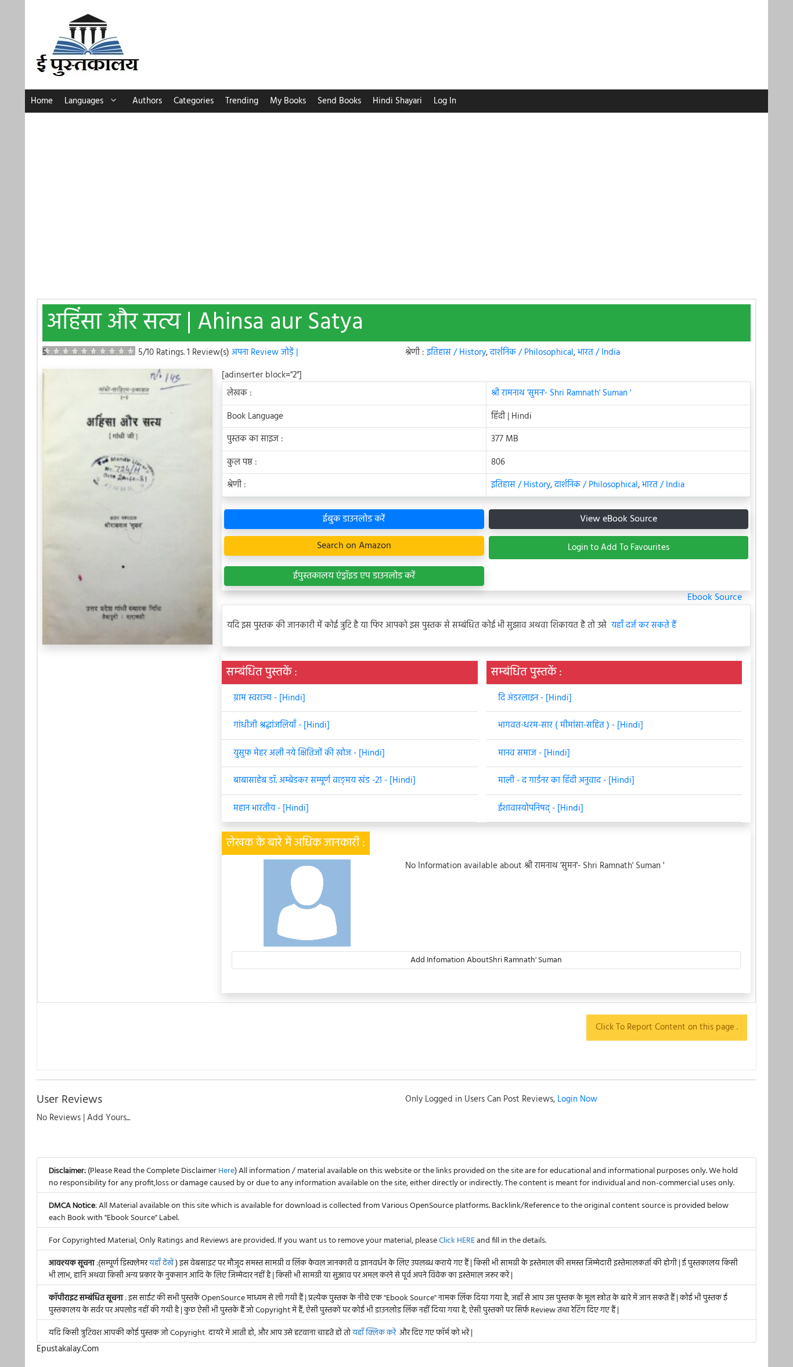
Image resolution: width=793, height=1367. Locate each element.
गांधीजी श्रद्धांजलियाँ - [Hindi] (281, 725)
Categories (194, 101)
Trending (241, 101)
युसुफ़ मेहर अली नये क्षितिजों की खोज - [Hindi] (309, 753)
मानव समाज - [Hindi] (534, 753)
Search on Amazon (354, 545)
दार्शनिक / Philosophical (532, 352)
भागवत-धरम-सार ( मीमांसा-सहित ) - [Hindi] (570, 725)
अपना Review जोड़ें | (265, 352)
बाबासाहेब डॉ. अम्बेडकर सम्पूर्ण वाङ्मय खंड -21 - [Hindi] (324, 780)
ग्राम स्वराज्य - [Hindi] (269, 698)
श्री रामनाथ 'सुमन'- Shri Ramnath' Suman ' (561, 393)
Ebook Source (714, 597)
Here (226, 1171)
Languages (83, 101)
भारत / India (599, 352)
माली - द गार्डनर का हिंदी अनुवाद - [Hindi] (566, 780)
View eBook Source (618, 519)
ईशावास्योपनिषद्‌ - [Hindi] (540, 808)
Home (42, 101)
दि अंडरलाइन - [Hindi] (535, 698)
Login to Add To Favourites (618, 548)
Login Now (577, 1099)
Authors (147, 101)
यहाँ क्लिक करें (374, 1333)
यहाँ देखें (162, 1263)
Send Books (339, 101)
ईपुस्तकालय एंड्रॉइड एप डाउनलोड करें (354, 576)
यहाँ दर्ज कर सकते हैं (643, 625)
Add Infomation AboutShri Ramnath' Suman (486, 960)
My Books (288, 101)
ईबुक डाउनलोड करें (354, 519)
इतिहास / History (456, 352)
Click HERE (457, 1240)
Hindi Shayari (397, 101)
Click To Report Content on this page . (667, 1027)
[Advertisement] (396, 199)
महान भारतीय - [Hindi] (271, 808)
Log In (445, 101)
